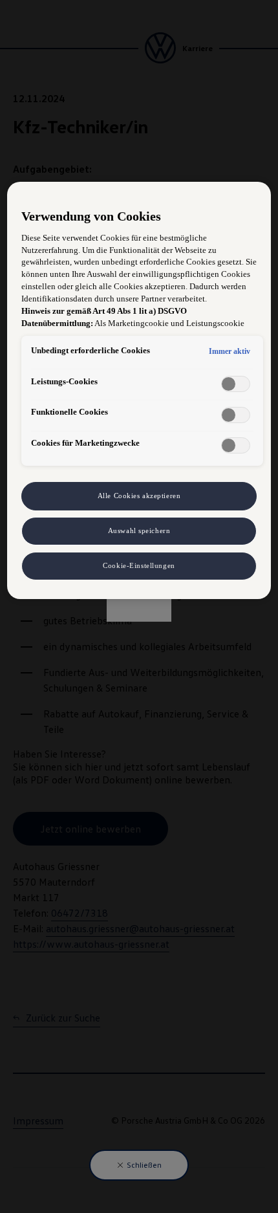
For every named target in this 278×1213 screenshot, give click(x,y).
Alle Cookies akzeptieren (139, 495)
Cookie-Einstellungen (139, 565)
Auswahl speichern (139, 530)
